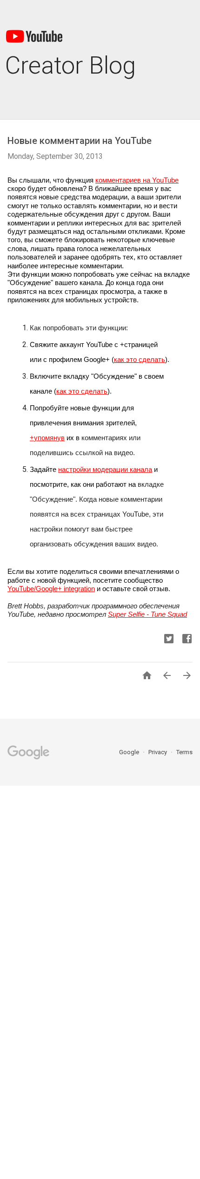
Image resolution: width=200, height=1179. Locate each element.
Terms (184, 752)
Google (129, 752)
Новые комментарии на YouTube (79, 140)
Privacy (158, 752)
